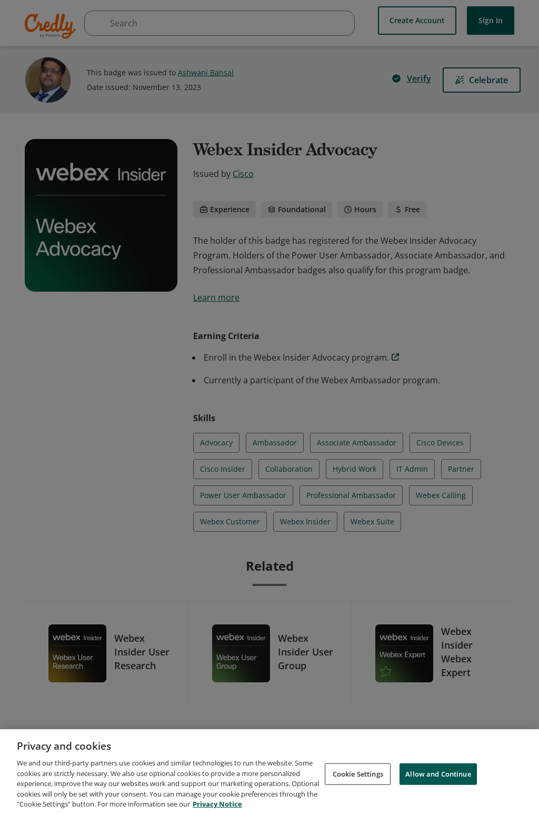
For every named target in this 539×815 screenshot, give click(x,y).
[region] (269, 772)
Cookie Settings (358, 773)
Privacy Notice (217, 804)
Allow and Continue (438, 773)
